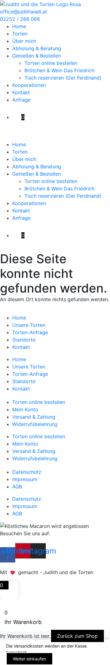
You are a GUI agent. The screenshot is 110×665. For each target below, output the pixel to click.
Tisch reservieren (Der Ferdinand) (62, 78)
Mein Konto (25, 409)
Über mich (24, 41)
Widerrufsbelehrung (34, 424)
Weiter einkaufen (29, 658)
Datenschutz (26, 472)
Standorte (23, 340)
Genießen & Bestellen (36, 56)
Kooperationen (29, 85)
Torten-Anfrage (30, 332)
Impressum (24, 479)
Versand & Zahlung (33, 417)
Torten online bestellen (50, 63)
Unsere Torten (28, 325)
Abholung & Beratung (36, 48)
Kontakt (21, 92)
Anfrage (21, 100)
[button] (55, 137)
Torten (20, 34)
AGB (17, 487)
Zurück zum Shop (77, 636)
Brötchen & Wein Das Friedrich (59, 70)
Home (19, 26)
